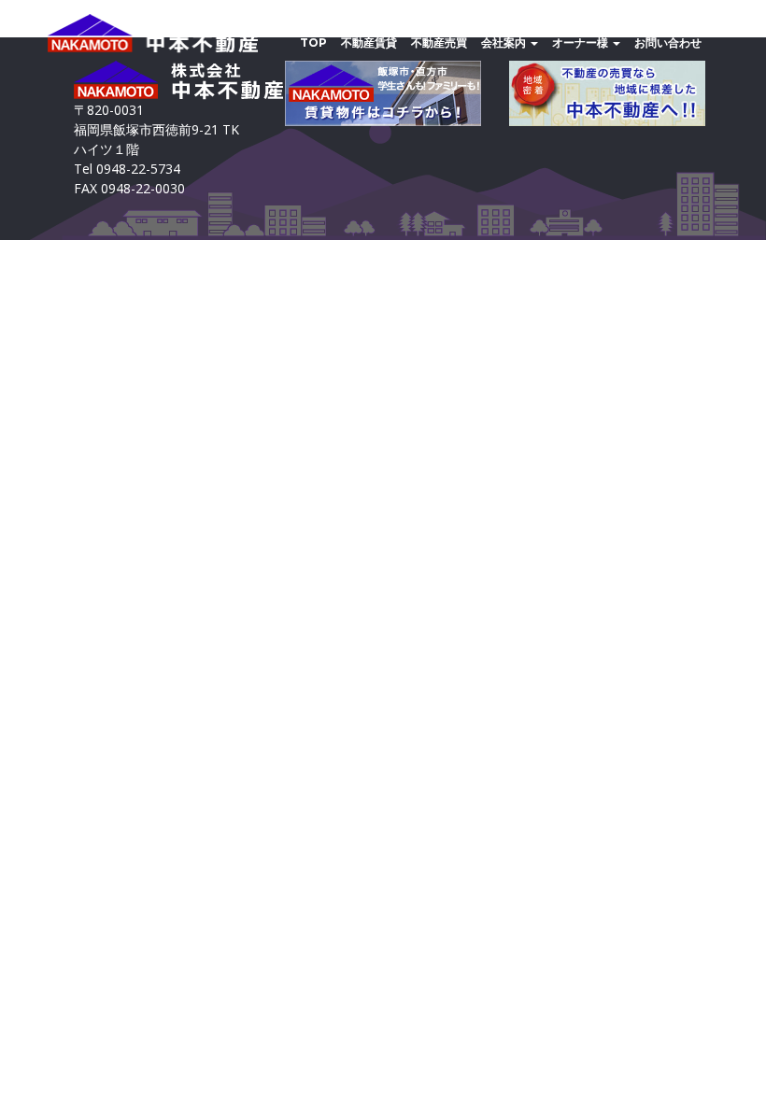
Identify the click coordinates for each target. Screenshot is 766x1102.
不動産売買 (439, 42)
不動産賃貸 (369, 42)
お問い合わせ (668, 42)
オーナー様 (581, 42)
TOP (313, 42)
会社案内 (505, 42)
